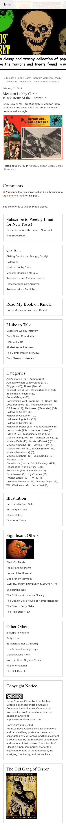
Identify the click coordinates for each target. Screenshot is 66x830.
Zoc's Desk (40, 485)
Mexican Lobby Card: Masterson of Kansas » (33, 81)
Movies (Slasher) (19, 455)
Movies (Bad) (16, 441)
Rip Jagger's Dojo (16, 509)
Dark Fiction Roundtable (20, 336)
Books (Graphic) (43, 389)
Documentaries (17, 404)
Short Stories (36, 470)
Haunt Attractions (46, 426)
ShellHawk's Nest (16, 589)
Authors (37, 378)
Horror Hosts (16, 430)
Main (58, 77)
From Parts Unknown (18, 567)
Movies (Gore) (44, 444)
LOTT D (13, 433)
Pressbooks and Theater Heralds (25, 278)
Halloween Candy (19, 411)
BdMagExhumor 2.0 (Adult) (22, 643)
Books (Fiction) (17, 389)
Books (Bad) (33, 386)
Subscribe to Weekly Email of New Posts (29, 230)
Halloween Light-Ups (21, 419)
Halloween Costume (20, 415)
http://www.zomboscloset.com (23, 719)
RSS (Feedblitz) (15, 235)
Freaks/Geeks (41, 404)
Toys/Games (37, 474)
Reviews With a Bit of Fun (21, 289)
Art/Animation (16, 378)
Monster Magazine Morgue (22, 272)
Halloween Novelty (19, 422)
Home (7, 4)
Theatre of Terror (16, 520)
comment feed (15, 195)
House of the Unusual (19, 573)
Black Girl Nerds (15, 562)
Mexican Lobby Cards (19, 267)
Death (51, 400)
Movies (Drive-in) (42, 441)
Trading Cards (17, 477)
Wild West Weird (18, 485)
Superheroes (15, 474)
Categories (15, 373)
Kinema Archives (41, 430)
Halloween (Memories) (41, 408)
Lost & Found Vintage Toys (22, 649)
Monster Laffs (46, 437)
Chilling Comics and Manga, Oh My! (27, 256)
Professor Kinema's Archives (22, 283)
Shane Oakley (14, 515)
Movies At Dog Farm (18, 654)
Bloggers (14, 386)
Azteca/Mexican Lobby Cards (46, 165)
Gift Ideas (14, 408)
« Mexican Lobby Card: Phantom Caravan (28, 77)
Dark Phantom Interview (20, 358)
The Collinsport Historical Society (25, 595)
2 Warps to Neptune (18, 632)
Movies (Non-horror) (20, 452)
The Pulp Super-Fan (18, 611)
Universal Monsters (20, 481)
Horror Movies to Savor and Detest (26, 310)
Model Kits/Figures (20, 437)
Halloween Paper (19, 426)
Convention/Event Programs (24, 400)
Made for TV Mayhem (19, 578)
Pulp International (16, 665)
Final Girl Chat (14, 341)
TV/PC (36, 477)
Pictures (14, 459)
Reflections (15, 470)
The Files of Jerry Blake (20, 606)
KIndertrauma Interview (20, 347)
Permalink (10, 169)
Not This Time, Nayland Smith (23, 660)
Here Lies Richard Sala (19, 504)
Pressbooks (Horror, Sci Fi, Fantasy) (31, 463)
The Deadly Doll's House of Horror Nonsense (32, 600)
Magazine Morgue (37, 433)
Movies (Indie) (43, 448)
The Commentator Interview (22, 352)
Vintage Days (46, 481)
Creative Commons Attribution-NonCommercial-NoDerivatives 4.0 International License (29, 708)
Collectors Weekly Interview (22, 330)
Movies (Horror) (18, 448)
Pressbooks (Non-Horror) (24, 466)
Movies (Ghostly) (19, 444)
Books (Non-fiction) (20, 393)
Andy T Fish (13, 638)
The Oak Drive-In (16, 671)
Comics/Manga (17, 397)
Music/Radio (43, 455)
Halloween (12, 261)
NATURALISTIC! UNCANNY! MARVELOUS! (31, 584)
